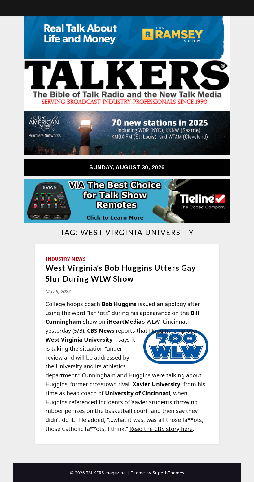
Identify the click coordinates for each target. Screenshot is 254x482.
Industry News (65, 259)
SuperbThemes (168, 472)
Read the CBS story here (161, 428)
